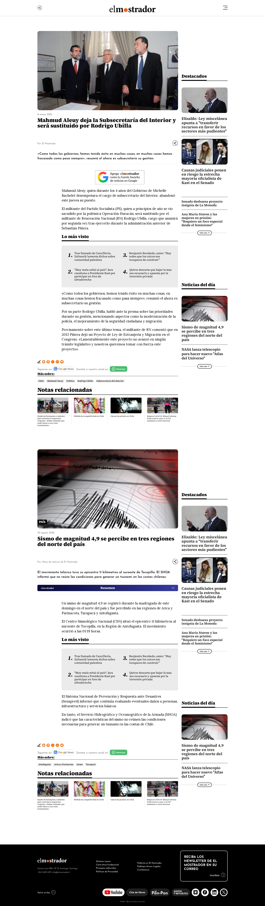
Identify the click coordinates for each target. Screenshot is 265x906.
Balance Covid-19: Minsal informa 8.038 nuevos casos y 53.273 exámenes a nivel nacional (161, 418)
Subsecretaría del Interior (110, 380)
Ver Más (203, 233)
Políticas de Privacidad (107, 871)
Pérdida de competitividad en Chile (89, 416)
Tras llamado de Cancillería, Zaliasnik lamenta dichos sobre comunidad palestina (94, 256)
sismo (80, 764)
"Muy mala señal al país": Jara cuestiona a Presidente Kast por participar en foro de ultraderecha (94, 274)
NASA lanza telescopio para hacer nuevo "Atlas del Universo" (202, 353)
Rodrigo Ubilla (85, 380)
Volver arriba (43, 892)
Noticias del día (198, 285)
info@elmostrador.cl (61, 871)
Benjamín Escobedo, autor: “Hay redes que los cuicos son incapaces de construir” (150, 256)
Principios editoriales (106, 867)
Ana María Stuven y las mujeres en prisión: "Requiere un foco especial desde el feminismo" (202, 219)
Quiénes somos (103, 860)
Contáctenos (143, 869)
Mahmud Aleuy (55, 380)
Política (70, 380)
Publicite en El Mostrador (149, 862)
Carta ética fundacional (107, 864)
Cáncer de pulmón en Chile (122, 416)
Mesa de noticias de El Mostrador (60, 561)
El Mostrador (49, 143)
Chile (41, 380)
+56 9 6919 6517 (44, 871)
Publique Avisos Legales (149, 865)
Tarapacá (91, 764)
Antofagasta (44, 764)
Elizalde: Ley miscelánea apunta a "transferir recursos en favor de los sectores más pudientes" (204, 125)
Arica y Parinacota (63, 764)
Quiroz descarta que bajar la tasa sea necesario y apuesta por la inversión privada (150, 273)
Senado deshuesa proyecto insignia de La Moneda (202, 203)
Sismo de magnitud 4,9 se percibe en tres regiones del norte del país (203, 333)
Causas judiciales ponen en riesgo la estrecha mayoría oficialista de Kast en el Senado (204, 176)
